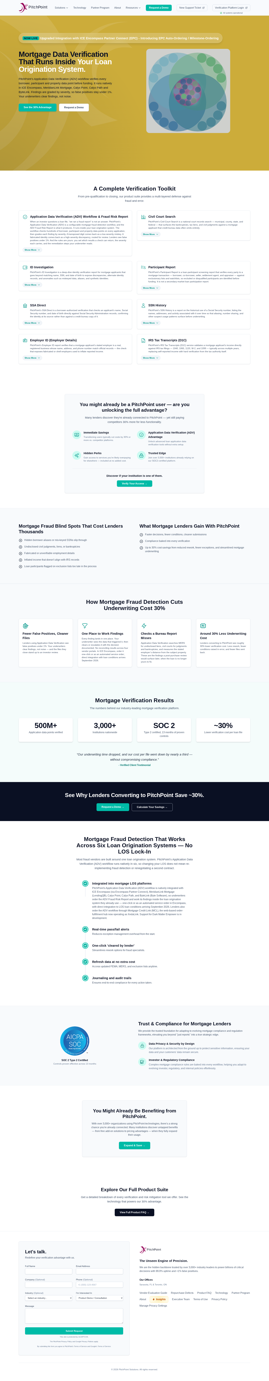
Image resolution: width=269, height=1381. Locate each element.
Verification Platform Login (229, 7)
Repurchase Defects (182, 1293)
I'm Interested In (84, 1293)
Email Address (83, 1266)
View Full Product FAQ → (134, 1212)
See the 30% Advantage (38, 107)
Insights (161, 1299)
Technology (79, 7)
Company (35, 1279)
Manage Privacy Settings (153, 1305)
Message (29, 1306)
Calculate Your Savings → (152, 807)
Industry (34, 1293)
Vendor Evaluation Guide (153, 1293)
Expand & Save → (134, 1145)
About (117, 7)
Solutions (60, 7)
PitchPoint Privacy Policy (62, 1341)
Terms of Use (200, 1299)
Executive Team (181, 1299)
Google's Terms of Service (101, 1346)
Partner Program (100, 7)
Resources (132, 7)
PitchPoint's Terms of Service (76, 1346)
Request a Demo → (112, 807)
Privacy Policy (219, 1299)
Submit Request (74, 1331)
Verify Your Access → (134, 483)
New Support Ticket (190, 7)
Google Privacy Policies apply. (87, 1341)
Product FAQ (204, 1293)
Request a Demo (74, 107)
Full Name (30, 1266)
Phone (84, 1279)
